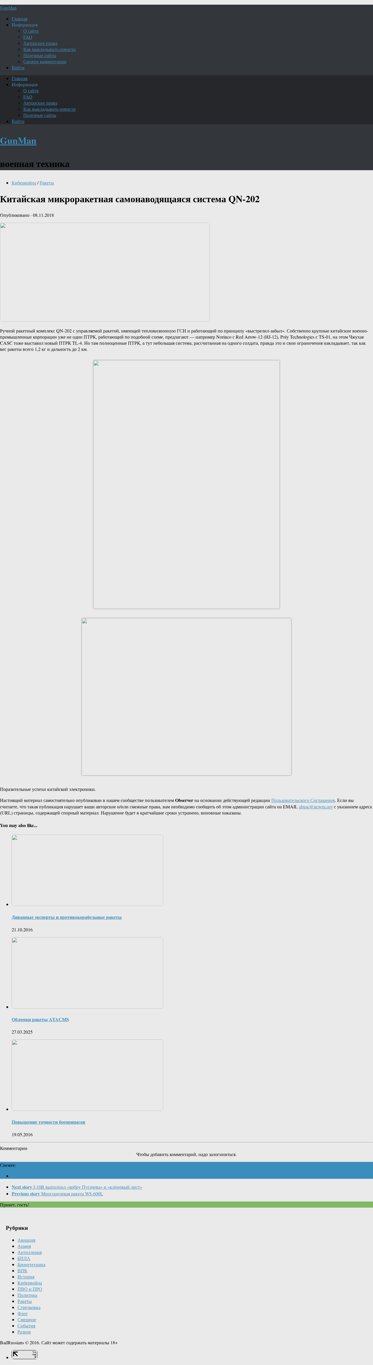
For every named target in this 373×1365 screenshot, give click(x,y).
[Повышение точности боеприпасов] (87, 1109)
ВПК (22, 1270)
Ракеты (47, 183)
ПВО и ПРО (29, 1289)
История (25, 1276)
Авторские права (40, 43)
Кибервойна (24, 183)
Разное (24, 1332)
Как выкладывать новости (49, 49)
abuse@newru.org (316, 806)
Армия (24, 1246)
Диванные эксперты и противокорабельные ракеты (67, 917)
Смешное (26, 1319)
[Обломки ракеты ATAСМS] (87, 1007)
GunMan (8, 8)
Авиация (26, 1240)
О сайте (31, 31)
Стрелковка (29, 1307)
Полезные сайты (39, 55)
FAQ (27, 37)
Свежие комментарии (44, 61)
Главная (19, 18)
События (26, 1325)
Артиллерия (29, 1252)
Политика (27, 1295)
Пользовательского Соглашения (303, 800)
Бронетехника (31, 1264)
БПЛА (23, 1258)
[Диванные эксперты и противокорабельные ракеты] (87, 904)
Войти (18, 67)
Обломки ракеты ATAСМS (40, 1019)
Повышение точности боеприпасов (48, 1121)
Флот (22, 1313)
